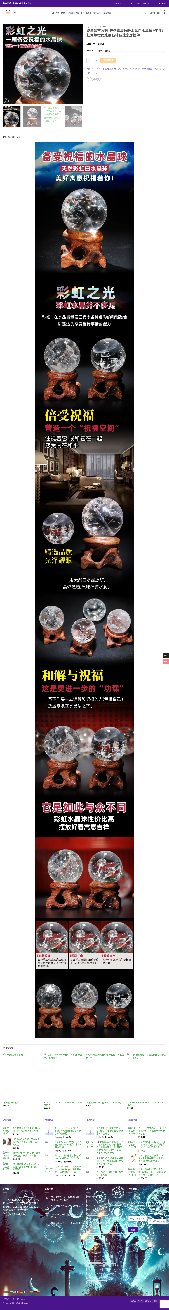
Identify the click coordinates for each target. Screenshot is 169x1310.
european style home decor (98, 1209)
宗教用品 (90, 1273)
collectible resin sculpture (97, 1201)
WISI (115, 1256)
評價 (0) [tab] (20, 137)
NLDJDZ (117, 1239)
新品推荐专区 (73, 13)
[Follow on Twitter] (162, 3)
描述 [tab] (4, 137)
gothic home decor (112, 1218)
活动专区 (107, 13)
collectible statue (94, 1205)
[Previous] (7, 64)
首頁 (88, 26)
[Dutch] (11, 1291)
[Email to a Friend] (93, 79)
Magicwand (114, 1235)
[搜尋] (53, 13)
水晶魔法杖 (91, 1278)
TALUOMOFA (107, 1252)
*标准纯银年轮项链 (10, 1103)
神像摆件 (101, 1278)
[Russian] (35, 1291)
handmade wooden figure (97, 1235)
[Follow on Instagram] (157, 3)
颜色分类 (89, 50)
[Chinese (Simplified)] (4, 1291)
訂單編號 (132, 1213)
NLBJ (109, 1239)
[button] (147, 3)
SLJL (97, 1252)
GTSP (110, 1231)
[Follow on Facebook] (155, 3)
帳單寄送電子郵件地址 (156, 1215)
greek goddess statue (95, 1226)
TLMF (117, 1252)
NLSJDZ (90, 1244)
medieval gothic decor (96, 1239)
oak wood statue (102, 1244)
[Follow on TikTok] (160, 3)
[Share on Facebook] (89, 79)
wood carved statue (95, 1265)
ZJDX (114, 1265)
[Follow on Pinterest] (24, 1214)
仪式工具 (98, 1269)
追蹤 (133, 1229)
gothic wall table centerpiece (98, 1222)
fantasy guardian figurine (97, 1214)
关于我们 (117, 3)
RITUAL (90, 1252)
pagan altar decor (94, 1248)
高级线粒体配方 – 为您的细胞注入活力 (66, 1224)
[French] (18, 1291)
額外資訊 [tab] (11, 137)
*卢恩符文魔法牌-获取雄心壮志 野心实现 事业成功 (146, 1103)
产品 (125, 3)
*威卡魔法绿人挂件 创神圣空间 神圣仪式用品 (104, 1103)
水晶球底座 (112, 1273)
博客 (132, 3)
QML (121, 1248)
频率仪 (88, 13)
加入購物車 (108, 60)
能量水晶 (90, 1282)
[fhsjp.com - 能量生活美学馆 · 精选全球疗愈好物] (25, 13)
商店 (63, 13)
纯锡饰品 (111, 1278)
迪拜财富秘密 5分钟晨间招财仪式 (66, 1207)
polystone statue (110, 1248)
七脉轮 (89, 1269)
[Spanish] (38, 1291)
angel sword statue (94, 1197)
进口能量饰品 (102, 1282)
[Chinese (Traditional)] (28, 1291)
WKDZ (105, 1261)
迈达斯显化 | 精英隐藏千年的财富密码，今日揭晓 (65, 1198)
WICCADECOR (93, 1256)
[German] (21, 1291)
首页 (57, 13)
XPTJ (107, 1265)
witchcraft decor (94, 1261)
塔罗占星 (107, 1269)
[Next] (77, 64)
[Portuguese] (32, 1291)
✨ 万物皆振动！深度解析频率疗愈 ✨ (66, 1215)
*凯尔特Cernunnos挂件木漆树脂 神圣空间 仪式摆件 (63, 1103)
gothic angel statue (94, 1218)
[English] (14, 1291)
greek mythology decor (96, 1231)
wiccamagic (106, 1256)
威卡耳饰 (117, 1269)
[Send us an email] (165, 3)
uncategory (99, 26)
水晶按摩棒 (101, 1273)
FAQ (138, 3)
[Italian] (25, 1291)
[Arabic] (8, 1291)
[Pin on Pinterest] (98, 79)
